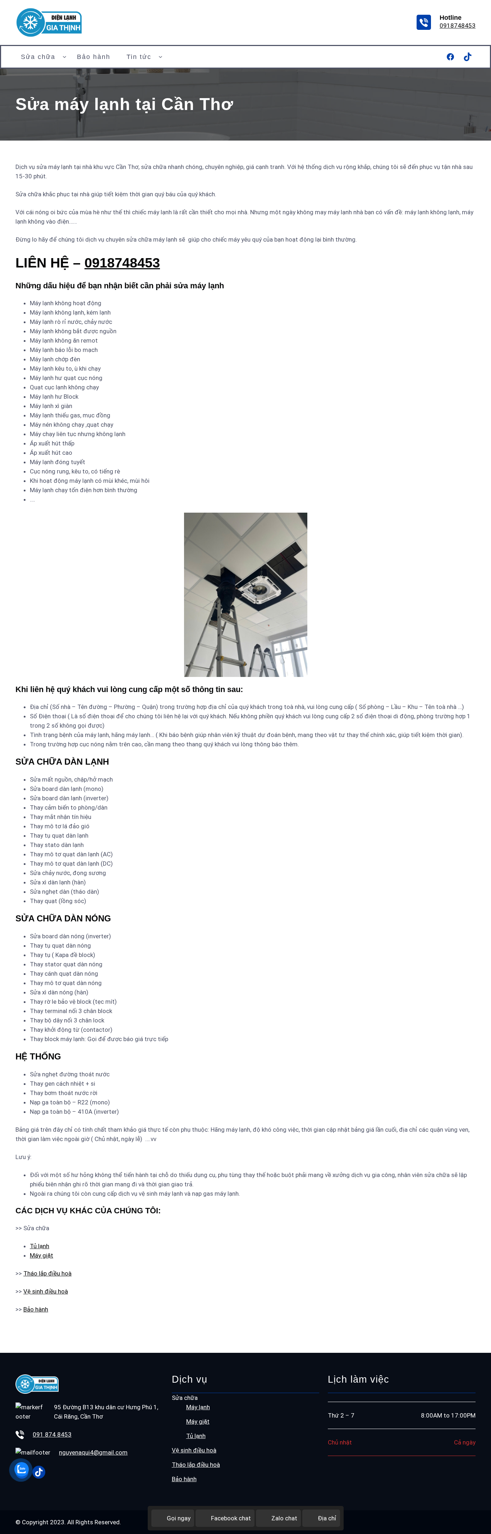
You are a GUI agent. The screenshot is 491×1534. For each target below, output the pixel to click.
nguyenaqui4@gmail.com (93, 1452)
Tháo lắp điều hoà (47, 1273)
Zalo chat (284, 1518)
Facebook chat (231, 1518)
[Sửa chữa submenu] (64, 57)
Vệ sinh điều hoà (45, 1291)
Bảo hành (35, 1309)
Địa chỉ (327, 1518)
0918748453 (458, 25)
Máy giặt (41, 1255)
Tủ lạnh (39, 1246)
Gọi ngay (179, 1518)
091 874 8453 (52, 1434)
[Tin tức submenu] (160, 57)
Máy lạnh (198, 1407)
